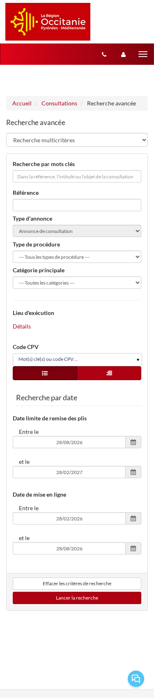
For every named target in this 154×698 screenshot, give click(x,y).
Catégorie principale (38, 270)
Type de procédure (36, 244)
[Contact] (104, 54)
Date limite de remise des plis (50, 418)
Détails (22, 326)
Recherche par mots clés (44, 163)
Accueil (22, 103)
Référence (26, 192)
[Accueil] (48, 21)
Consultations (59, 103)
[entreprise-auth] (123, 54)
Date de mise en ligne (39, 494)
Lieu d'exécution (33, 312)
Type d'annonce (32, 218)
